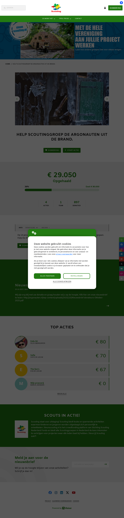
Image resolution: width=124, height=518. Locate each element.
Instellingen (77, 276)
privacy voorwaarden (64, 254)
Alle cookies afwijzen (62, 282)
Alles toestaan (47, 276)
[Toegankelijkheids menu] (121, 2)
